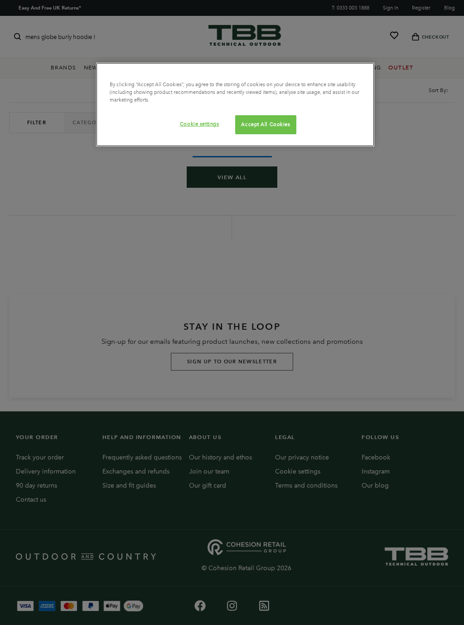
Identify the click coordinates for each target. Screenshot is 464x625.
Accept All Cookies (265, 124)
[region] (235, 104)
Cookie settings (199, 124)
